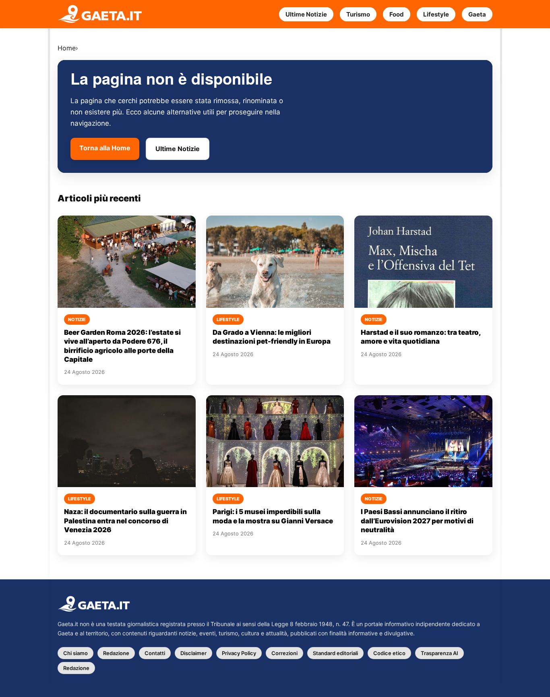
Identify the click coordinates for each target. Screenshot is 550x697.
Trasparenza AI (439, 653)
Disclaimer (193, 653)
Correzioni (284, 653)
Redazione (116, 653)
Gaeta (477, 14)
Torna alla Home (104, 148)
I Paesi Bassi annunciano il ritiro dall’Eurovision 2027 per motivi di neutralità (417, 521)
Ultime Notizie (306, 14)
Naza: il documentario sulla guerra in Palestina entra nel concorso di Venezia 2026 (125, 521)
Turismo (358, 14)
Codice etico (389, 653)
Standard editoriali (335, 653)
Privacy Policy (239, 653)
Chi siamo (75, 653)
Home (67, 48)
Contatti (155, 653)
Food (396, 14)
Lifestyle (436, 14)
